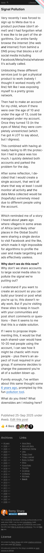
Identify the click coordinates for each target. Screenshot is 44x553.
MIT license (17, 544)
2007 (5, 499)
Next (40, 2)
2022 (5, 457)
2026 (5, 446)
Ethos (24, 462)
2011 (5, 488)
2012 (5, 485)
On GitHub (25, 471)
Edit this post (19, 419)
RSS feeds (25, 476)
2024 (5, 452)
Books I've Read (28, 460)
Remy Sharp (15, 542)
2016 (5, 474)
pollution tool (15, 392)
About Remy (26, 443)
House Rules (26, 465)
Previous (33, 2)
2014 (5, 480)
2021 (5, 460)
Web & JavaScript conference (21, 527)
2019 (5, 466)
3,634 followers (22, 514)
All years (6, 443)
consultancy (27, 522)
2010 (5, 491)
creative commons (34, 542)
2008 (5, 496)
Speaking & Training (29, 449)
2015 (5, 477)
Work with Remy (28, 446)
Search (8, 2)
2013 (5, 482)
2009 (5, 494)
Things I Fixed (27, 454)
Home (3, 2)
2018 (5, 468)
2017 (5, 471)
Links (24, 451)
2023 (5, 454)
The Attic (25, 468)
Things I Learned (28, 457)
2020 (5, 463)
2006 (5, 502)
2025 (5, 449)
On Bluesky (26, 474)
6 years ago (9, 387)
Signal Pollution (13, 9)
